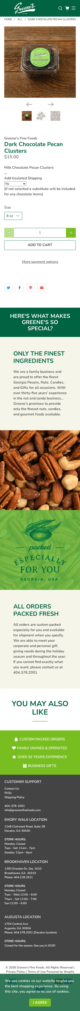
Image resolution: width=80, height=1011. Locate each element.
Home (8, 19)
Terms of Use (37, 972)
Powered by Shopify (60, 972)
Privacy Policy (15, 972)
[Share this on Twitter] (8, 288)
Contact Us (11, 789)
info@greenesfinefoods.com (22, 810)
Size (7, 207)
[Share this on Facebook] (19, 288)
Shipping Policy (14, 797)
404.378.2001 (25, 672)
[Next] (51, 104)
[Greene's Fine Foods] (29, 8)
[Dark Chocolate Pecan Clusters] (40, 62)
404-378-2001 (14, 806)
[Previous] (29, 104)
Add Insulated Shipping (23, 178)
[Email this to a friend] (42, 288)
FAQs (8, 793)
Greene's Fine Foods (20, 138)
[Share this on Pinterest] (30, 288)
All (19, 19)
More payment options (40, 261)
